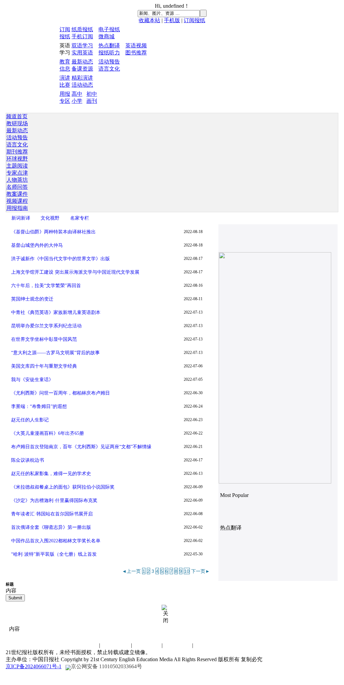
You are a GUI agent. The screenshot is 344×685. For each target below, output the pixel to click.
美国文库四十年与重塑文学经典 (44, 366)
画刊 (91, 101)
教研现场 (17, 123)
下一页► (200, 571)
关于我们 (177, 645)
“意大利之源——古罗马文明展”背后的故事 (55, 352)
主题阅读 (17, 166)
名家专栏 (79, 218)
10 (186, 571)
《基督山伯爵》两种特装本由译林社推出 (53, 231)
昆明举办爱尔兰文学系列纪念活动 (46, 325)
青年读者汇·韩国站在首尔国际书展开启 (52, 513)
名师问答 (17, 187)
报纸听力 (109, 52)
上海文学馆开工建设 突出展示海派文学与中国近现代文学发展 (75, 272)
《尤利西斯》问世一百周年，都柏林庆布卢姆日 (60, 393)
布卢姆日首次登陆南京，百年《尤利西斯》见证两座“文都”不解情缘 (81, 446)
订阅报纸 (194, 20)
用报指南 (17, 208)
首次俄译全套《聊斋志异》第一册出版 (51, 527)
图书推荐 (136, 52)
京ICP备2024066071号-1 (33, 666)
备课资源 (82, 69)
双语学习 (82, 45)
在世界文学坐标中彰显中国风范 (44, 339)
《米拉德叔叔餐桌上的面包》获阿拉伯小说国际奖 (63, 487)
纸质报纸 (82, 29)
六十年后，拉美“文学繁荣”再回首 (46, 285)
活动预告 (109, 61)
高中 (77, 94)
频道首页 (17, 116)
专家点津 (17, 173)
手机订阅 (82, 36)
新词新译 (20, 218)
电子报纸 (109, 29)
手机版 (172, 20)
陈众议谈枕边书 (27, 460)
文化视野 (50, 218)
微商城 (106, 36)
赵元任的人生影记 (30, 419)
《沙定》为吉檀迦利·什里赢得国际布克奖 (54, 500)
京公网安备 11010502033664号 (106, 666)
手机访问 (208, 645)
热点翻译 (109, 45)
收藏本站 (149, 20)
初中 (91, 94)
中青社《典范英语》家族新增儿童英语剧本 (55, 312)
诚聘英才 (116, 645)
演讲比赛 (147, 645)
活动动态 (82, 85)
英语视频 (136, 45)
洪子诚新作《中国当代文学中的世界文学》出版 (60, 258)
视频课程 (17, 201)
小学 (77, 101)
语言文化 (109, 69)
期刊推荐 (17, 151)
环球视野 (17, 159)
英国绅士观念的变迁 (32, 299)
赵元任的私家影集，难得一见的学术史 (51, 473)
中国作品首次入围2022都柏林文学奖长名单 (55, 540)
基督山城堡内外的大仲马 (37, 245)
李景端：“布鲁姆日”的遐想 (39, 406)
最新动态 (82, 61)
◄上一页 (131, 571)
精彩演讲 (82, 78)
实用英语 (82, 52)
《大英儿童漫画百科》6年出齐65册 (47, 433)
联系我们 (84, 645)
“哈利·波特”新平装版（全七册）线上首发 (54, 554)
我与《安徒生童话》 (32, 379)
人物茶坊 (17, 180)
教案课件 (17, 194)
